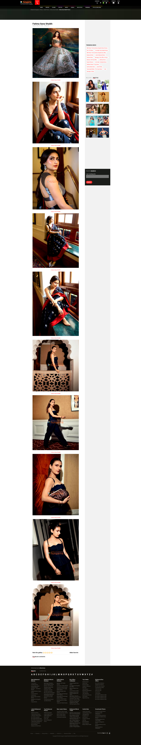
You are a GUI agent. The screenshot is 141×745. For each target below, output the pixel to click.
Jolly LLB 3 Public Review (62, 702)
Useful (85, 709)
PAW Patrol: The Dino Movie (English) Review (49, 684)
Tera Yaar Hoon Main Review (48, 697)
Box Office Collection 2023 (100, 694)
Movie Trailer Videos (61, 714)
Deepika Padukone (86, 686)
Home (31, 733)
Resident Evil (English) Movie (36, 700)
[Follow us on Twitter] (106, 2)
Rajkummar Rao (85, 697)
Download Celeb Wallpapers (98, 713)
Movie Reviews (34, 724)
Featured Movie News (35, 714)
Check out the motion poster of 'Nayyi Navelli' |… (75, 726)
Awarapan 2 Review (48, 689)
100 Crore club (98, 689)
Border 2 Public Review (61, 698)
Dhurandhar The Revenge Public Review (62, 694)
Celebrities (42, 671)
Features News (90, 57)
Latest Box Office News (36, 715)
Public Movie (60, 680)
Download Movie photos (100, 715)
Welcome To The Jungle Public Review (62, 689)
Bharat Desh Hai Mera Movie (35, 697)
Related (89, 77)
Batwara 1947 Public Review (61, 684)
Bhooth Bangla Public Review (61, 692)
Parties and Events (48, 712)
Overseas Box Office (99, 687)
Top (85, 679)
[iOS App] (109, 733)
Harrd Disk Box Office (74, 690)
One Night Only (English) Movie (101, 50)
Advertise (37, 733)
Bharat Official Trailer (86, 724)
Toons (45, 721)
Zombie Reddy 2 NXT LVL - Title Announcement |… (75, 718)
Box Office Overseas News (36, 720)
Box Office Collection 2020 (100, 699)
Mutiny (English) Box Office (74, 689)
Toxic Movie (33, 683)
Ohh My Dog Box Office (74, 704)
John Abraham (85, 693)
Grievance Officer (67, 733)
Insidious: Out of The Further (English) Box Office (74, 693)
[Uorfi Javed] (103, 85)
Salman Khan (85, 692)
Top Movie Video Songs (62, 711)
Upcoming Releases (35, 722)
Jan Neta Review (47, 700)
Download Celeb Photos (100, 711)
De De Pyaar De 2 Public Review (62, 701)
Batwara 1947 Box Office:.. (92, 59)
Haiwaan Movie (34, 693)
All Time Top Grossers (100, 686)
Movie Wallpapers (48, 720)
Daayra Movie (34, 701)
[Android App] (107, 733)
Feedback (52, 733)
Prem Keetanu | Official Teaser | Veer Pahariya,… (75, 716)
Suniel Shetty (99, 66)
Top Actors (97, 691)
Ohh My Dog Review (48, 691)
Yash (105, 69)
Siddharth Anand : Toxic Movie (93, 64)
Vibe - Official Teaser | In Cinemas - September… (75, 721)
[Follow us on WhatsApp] (103, 3)
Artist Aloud (85, 717)
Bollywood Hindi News (36, 725)
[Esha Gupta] (103, 133)
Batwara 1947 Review (48, 685)
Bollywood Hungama (35, 9)
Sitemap (84, 720)
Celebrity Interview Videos (62, 712)
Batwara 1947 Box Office (75, 700)
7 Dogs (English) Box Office (74, 684)
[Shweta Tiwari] (91, 85)
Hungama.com (85, 715)
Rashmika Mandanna (86, 690)
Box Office (72, 680)
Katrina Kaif (84, 683)
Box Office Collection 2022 (100, 696)
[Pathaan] (103, 121)
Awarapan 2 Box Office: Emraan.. (101, 57)
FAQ (74, 733)
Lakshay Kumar (102, 59)
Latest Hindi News (86, 711)
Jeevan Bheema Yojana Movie (36, 692)
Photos (41, 9)
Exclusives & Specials (61, 717)
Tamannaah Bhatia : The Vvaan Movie (94, 69)
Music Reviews (85, 723)
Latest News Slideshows (36, 721)
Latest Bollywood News (100, 55)
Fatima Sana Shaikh (54, 9)
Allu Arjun (84, 687)
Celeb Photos (46, 9)
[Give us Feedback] (113, 3)
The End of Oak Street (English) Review (48, 688)
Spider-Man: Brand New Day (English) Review (49, 695)
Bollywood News (90, 55)
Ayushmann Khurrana (86, 694)
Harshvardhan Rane (91, 66)
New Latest (62, 709)
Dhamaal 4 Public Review (62, 687)
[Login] (118, 3)
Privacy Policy (45, 733)
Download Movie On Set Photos (100, 725)
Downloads (100, 709)
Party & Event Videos (61, 715)
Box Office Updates (35, 717)
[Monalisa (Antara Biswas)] (91, 97)
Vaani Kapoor (85, 689)
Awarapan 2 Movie (90, 71)
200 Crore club (98, 690)
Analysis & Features (99, 684)
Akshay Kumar (85, 681)
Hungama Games (86, 718)
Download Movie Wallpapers (98, 727)
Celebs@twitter (85, 714)
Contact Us (59, 733)
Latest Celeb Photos (48, 714)
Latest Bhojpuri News (87, 712)
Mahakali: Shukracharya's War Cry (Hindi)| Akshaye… (75, 713)
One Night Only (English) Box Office (75, 686)
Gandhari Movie (34, 684)
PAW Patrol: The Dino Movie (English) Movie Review (97, 48)
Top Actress (97, 693)
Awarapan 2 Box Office (74, 698)
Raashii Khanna (90, 62)
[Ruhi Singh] (103, 97)
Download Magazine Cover (99, 722)
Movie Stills (46, 717)
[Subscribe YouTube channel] (109, 3)
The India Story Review (48, 699)
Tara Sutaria (84, 696)
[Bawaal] (91, 109)
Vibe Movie (33, 695)
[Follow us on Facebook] (100, 2)
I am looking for (91, 174)
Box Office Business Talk (36, 718)
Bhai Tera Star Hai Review (49, 692)
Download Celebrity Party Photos (100, 717)
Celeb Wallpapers (47, 715)
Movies (33, 671)
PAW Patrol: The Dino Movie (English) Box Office (96, 52)
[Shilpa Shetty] (91, 121)
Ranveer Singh (85, 684)
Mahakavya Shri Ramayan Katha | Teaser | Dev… (75, 723)
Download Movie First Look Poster (100, 720)
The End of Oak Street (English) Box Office (74, 702)
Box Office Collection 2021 (100, 697)
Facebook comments (39, 656)
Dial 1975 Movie (90, 50)
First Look (46, 718)
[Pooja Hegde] (103, 109)
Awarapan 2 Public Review (62, 685)
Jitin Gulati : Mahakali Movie (100, 62)
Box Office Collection (99, 683)
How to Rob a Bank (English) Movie (35, 687)
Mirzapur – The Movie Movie (35, 689)
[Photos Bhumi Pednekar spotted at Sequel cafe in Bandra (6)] (91, 133)
